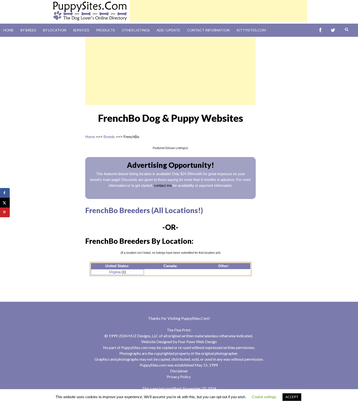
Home (8, 30)
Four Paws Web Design (197, 341)
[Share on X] (5, 202)
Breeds (109, 137)
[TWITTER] (333, 30)
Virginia (115, 272)
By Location (54, 30)
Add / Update (168, 30)
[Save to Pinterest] (5, 212)
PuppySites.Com (195, 318)
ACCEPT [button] (291, 397)
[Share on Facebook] (5, 193)
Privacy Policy (179, 376)
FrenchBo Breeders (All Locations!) (144, 210)
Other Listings (136, 30)
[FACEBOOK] (320, 30)
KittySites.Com (251, 30)
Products (105, 30)
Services (81, 30)
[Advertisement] (218, 11)
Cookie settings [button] (264, 397)
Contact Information (208, 30)
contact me (163, 185)
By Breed (28, 30)
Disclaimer (179, 370)
